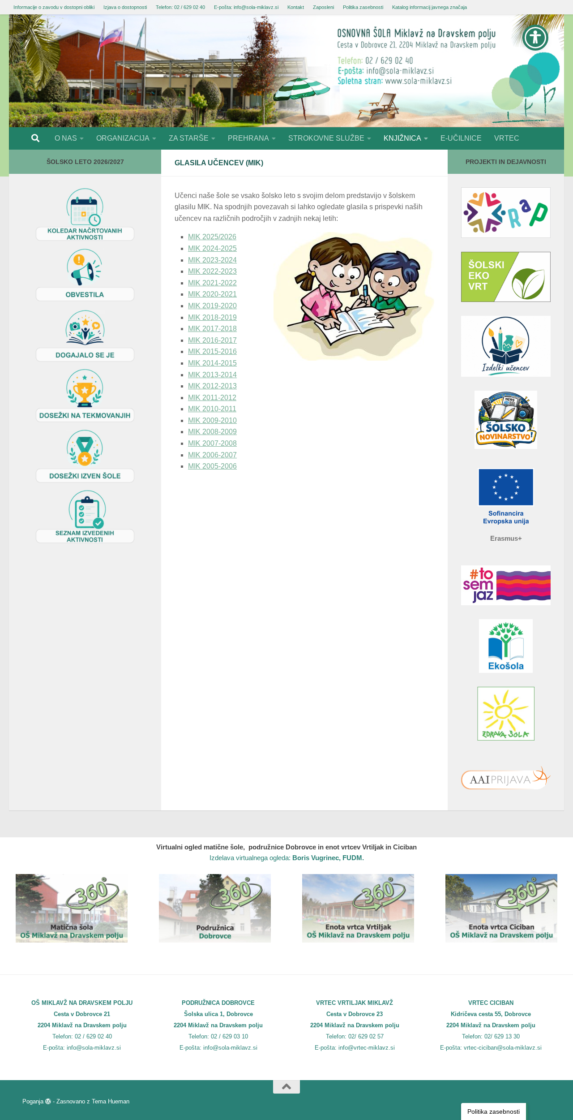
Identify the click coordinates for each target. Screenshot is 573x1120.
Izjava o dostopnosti (125, 7)
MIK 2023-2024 (212, 260)
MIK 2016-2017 (212, 340)
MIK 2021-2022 (212, 283)
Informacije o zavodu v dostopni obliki (53, 7)
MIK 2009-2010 (212, 420)
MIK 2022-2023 (212, 271)
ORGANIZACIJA (123, 138)
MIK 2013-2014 (212, 375)
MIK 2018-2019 (212, 317)
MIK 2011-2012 (212, 397)
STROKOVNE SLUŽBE (326, 138)
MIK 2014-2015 (212, 363)
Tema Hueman (110, 1101)
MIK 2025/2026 (212, 237)
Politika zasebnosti (363, 7)
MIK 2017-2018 (212, 328)
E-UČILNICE (461, 138)
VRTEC (506, 138)
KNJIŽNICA (402, 138)
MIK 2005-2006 (212, 466)
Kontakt (295, 7)
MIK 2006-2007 (212, 455)
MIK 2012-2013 (212, 386)
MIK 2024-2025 (212, 248)
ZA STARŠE (189, 138)
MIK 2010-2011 (212, 409)
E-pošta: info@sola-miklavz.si (246, 7)
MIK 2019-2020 (212, 306)
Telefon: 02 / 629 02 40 (180, 7)
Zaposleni (323, 7)
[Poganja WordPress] (48, 1101)
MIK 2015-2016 (212, 351)
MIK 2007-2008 (212, 443)
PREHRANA (248, 138)
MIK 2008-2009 (212, 431)
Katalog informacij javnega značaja (429, 7)
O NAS (66, 138)
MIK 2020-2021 (212, 294)
